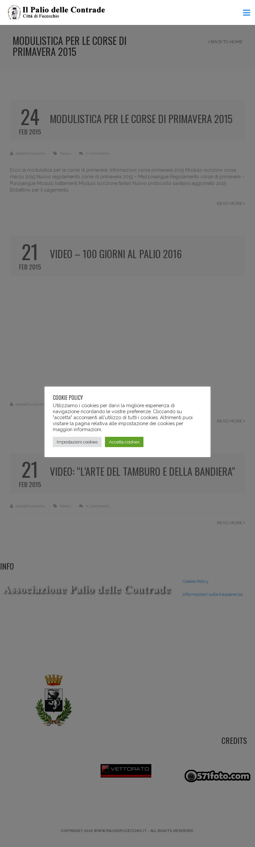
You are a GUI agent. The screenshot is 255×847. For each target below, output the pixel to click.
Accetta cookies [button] (124, 441)
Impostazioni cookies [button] (77, 441)
